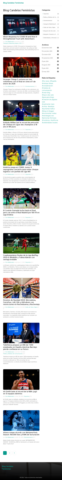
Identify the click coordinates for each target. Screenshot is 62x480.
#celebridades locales (50, 123)
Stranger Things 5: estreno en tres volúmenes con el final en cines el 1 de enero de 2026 (19, 81)
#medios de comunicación (47, 89)
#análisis (51, 106)
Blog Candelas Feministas (13, 3)
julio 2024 (45, 61)
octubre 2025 (47, 54)
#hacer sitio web (48, 95)
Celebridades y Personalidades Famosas (50, 37)
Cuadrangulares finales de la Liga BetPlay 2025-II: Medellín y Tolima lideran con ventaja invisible (20, 257)
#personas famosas (49, 118)
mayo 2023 (46, 71)
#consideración (47, 86)
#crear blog (46, 93)
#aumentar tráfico (48, 109)
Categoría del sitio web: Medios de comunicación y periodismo (50, 31)
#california (54, 120)
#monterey (46, 120)
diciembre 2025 (47, 47)
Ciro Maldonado (9, 41)
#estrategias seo (48, 116)
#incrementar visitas (49, 113)
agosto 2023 (46, 65)
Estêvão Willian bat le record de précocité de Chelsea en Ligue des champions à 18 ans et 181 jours (21, 124)
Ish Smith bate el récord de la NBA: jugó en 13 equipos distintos (20, 392)
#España (53, 81)
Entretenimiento (29, 86)
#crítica (44, 106)
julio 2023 (45, 68)
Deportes (28, 129)
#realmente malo (48, 104)
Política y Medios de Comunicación (12, 353)
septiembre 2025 (48, 58)
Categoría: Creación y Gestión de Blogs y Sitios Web (50, 34)
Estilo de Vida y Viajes (31, 307)
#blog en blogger (48, 111)
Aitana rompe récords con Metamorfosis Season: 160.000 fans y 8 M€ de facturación (21, 433)
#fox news (45, 81)
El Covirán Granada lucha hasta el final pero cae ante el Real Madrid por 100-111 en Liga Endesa (21, 212)
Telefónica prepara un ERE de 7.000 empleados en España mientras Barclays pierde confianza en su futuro (20, 347)
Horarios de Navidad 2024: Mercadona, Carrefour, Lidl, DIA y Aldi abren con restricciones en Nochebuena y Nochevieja (21, 302)
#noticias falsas (47, 83)
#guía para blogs (48, 97)
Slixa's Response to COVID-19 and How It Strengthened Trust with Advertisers (20, 37)
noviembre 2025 (47, 51)
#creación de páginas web (49, 101)
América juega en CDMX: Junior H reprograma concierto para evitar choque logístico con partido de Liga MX (20, 169)
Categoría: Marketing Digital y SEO (12, 43)
